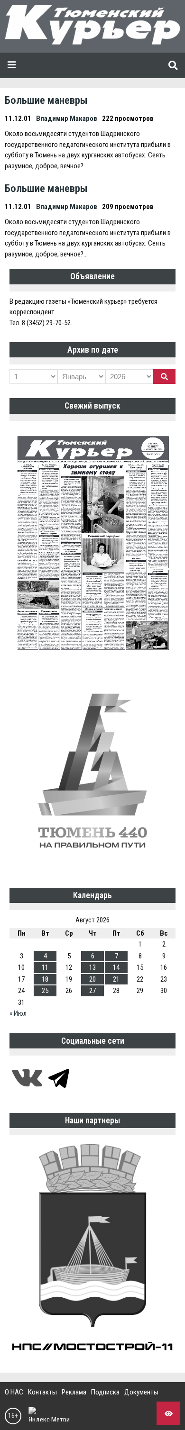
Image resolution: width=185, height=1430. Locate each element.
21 (116, 979)
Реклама (74, 1392)
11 (45, 967)
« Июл (18, 1013)
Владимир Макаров (66, 118)
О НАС (14, 1392)
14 (116, 967)
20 (92, 979)
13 (92, 967)
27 (92, 990)
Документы (141, 1392)
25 (45, 990)
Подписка (105, 1392)
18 (45, 979)
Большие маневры (46, 100)
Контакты (42, 1392)
